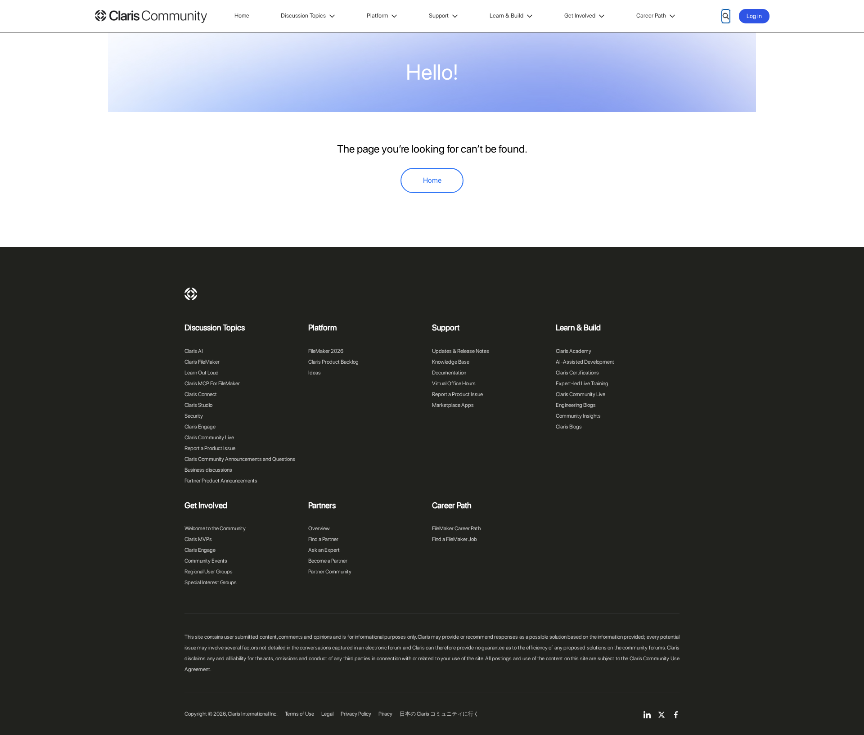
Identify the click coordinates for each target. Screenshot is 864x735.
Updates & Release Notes (460, 351)
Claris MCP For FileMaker (212, 383)
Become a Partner (327, 561)
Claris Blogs (569, 427)
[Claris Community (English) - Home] (150, 16)
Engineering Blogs (576, 405)
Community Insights (578, 416)
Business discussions (208, 470)
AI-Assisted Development (585, 362)
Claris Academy (573, 351)
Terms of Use (299, 714)
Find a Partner (323, 539)
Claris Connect (200, 394)
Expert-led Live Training (582, 383)
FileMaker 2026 (325, 351)
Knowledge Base (450, 362)
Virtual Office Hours (454, 383)
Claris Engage (200, 427)
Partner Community (329, 571)
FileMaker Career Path (456, 528)
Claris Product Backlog (333, 362)
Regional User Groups (208, 571)
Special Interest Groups (210, 582)
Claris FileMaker (202, 362)
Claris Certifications (577, 373)
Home (241, 15)
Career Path (651, 15)
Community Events (205, 561)
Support (439, 15)
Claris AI (193, 351)
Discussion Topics (303, 15)
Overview (319, 528)
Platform (377, 15)
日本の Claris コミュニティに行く (439, 714)
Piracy (385, 714)
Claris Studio (198, 405)
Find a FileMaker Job (454, 539)
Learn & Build (506, 15)
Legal (327, 714)
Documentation (449, 373)
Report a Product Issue (209, 448)
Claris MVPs (198, 539)
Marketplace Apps (453, 405)
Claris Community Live (209, 437)
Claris (190, 294)
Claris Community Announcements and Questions (239, 459)
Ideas (314, 373)
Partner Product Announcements (220, 481)
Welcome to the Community (215, 528)
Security (193, 416)
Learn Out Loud (201, 373)
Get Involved (579, 15)
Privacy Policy (356, 714)
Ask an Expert (324, 550)
